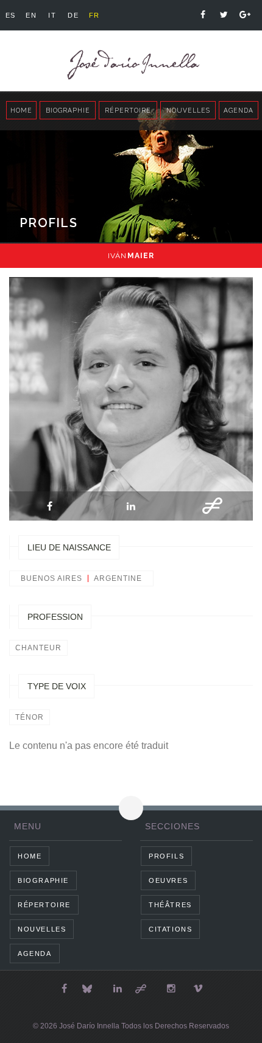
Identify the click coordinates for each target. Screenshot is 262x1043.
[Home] (131, 65)
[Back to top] (131, 808)
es (10, 15)
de (73, 15)
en (31, 15)
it (52, 15)
